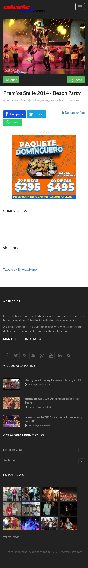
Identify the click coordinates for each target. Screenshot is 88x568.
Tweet (40, 114)
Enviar (16, 122)
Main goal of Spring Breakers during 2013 (53, 380)
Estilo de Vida (42, 450)
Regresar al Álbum (16, 100)
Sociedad (42, 460)
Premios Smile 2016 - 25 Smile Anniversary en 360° (53, 419)
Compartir (16, 114)
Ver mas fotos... (12, 536)
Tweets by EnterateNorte (20, 269)
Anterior (11, 80)
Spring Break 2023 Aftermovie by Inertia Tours (52, 400)
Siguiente (75, 80)
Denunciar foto (74, 112)
